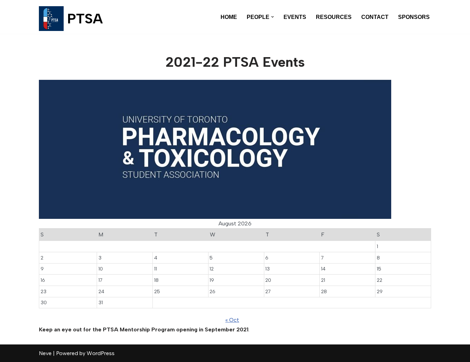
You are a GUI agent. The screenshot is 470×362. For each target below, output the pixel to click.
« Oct (232, 320)
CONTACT (374, 17)
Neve (45, 353)
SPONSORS (414, 17)
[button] (272, 16)
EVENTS (295, 17)
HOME (229, 17)
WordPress (101, 353)
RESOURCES (334, 17)
